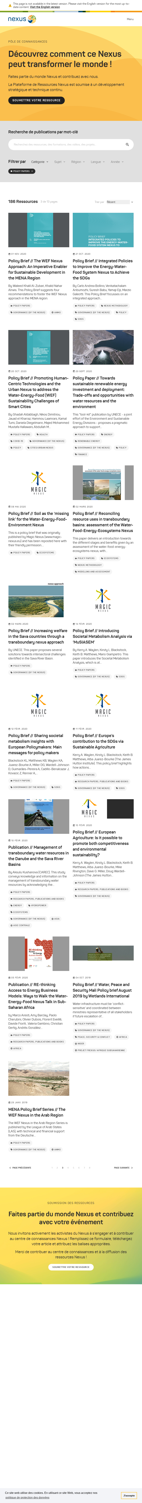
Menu (130, 19)
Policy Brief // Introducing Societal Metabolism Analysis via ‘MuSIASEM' (102, 636)
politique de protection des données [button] (27, 1497)
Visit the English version (45, 7)
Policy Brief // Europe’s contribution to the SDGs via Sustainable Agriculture (98, 741)
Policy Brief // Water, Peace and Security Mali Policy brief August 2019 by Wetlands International (102, 990)
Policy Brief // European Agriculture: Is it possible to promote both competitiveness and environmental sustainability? (101, 843)
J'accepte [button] (129, 1495)
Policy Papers (21, 171)
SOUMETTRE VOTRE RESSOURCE (36, 100)
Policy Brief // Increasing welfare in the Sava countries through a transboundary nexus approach (37, 636)
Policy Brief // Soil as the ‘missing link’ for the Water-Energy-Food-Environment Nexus (38, 519)
